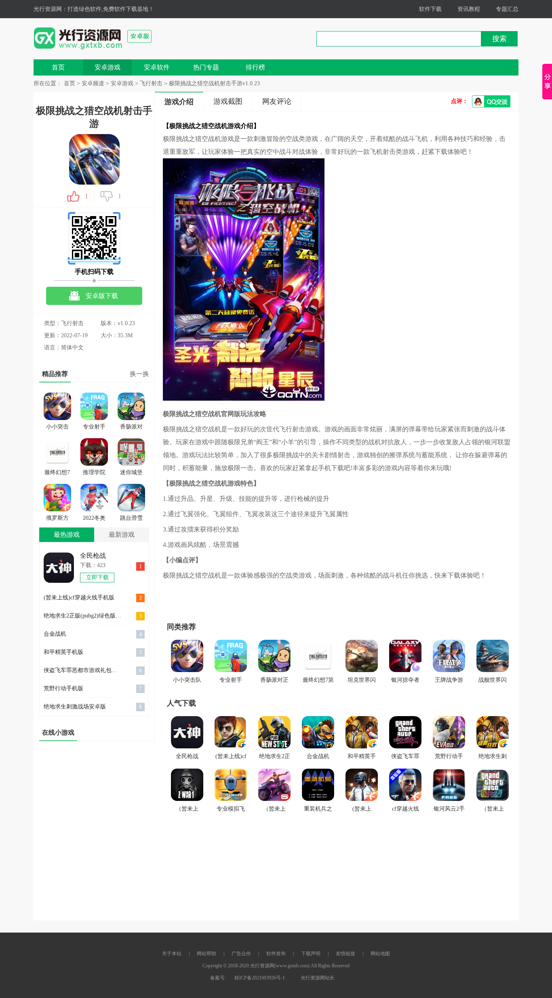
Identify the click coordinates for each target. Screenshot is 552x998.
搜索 (499, 39)
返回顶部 (488, 982)
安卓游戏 (107, 67)
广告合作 (241, 953)
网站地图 (380, 953)
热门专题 (206, 67)
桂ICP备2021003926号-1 (259, 978)
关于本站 (171, 953)
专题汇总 (507, 9)
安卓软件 (157, 67)
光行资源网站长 (318, 978)
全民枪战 (93, 555)
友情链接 (345, 953)
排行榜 (255, 67)
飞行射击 (151, 83)
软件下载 (430, 9)
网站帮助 (206, 953)
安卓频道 (93, 83)
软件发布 (276, 953)
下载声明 (310, 953)
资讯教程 (468, 9)
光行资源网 (48, 9)
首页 (58, 67)
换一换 (139, 373)
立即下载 (97, 577)
